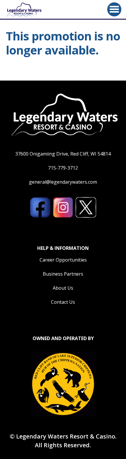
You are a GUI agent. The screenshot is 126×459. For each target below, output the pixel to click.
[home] (23, 9)
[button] (114, 9)
